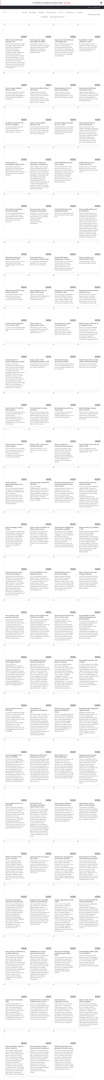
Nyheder (90, 7)
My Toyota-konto (96, 7)
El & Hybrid (79, 12)
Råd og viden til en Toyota (57, 17)
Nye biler (24, 12)
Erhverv (61, 12)
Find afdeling (44, 17)
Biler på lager (32, 12)
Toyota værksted (51, 12)
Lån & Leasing (69, 12)
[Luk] (101, 2)
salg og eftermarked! (75, 3)
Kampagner (41, 12)
